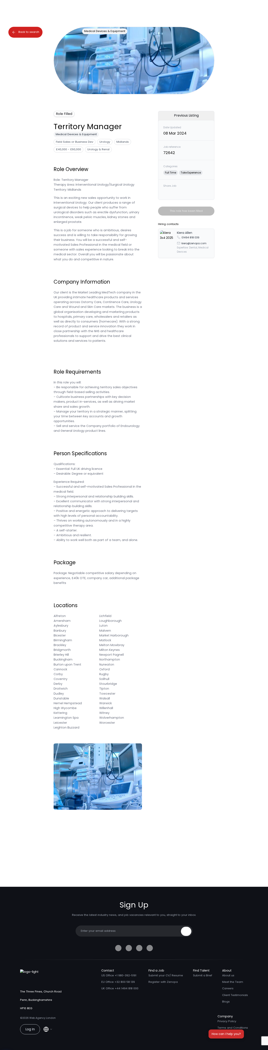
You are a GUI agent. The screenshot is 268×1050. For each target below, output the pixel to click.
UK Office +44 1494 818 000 (119, 988)
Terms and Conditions (233, 1028)
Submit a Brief (202, 975)
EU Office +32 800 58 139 (118, 982)
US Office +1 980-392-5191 (118, 975)
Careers (227, 988)
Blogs (226, 1002)
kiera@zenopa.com (194, 243)
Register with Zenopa (163, 982)
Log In (30, 1029)
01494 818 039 (190, 237)
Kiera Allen (184, 233)
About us (228, 975)
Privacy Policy (227, 1021)
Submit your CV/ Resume (165, 975)
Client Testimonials (235, 995)
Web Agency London (42, 1018)
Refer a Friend (227, 1034)
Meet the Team (232, 982)
